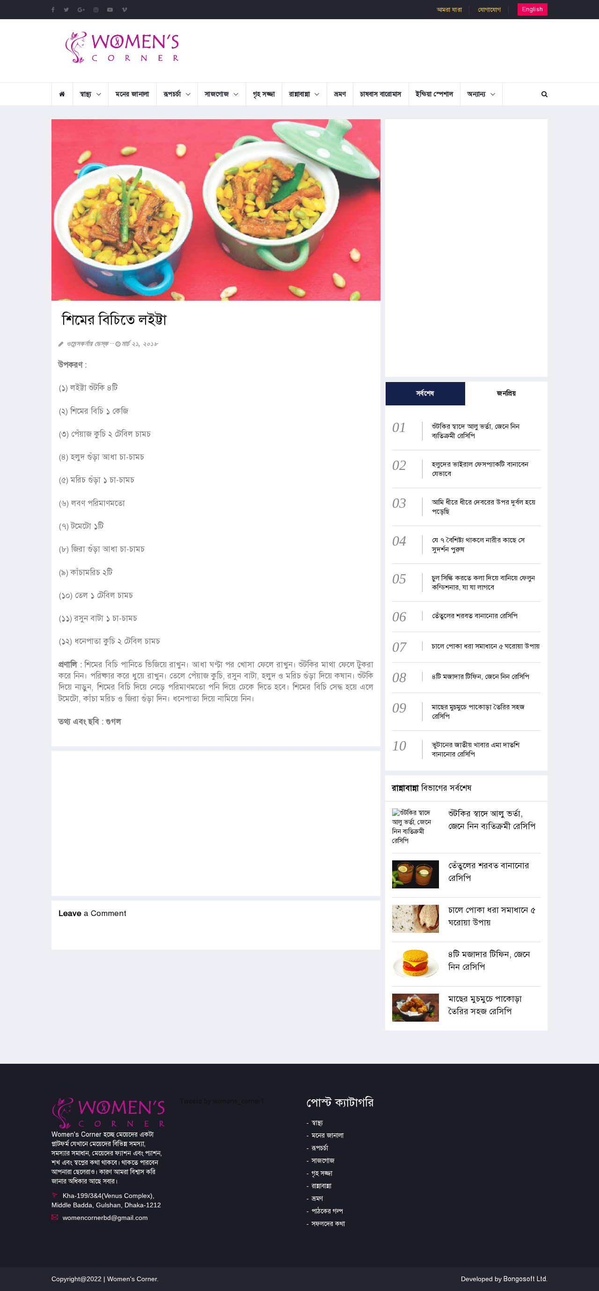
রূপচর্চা (172, 94)
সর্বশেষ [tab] (425, 393)
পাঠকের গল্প (327, 1211)
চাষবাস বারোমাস (381, 94)
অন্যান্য (477, 94)
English (532, 9)
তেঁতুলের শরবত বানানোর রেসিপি (475, 616)
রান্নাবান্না (299, 94)
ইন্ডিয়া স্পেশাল (434, 94)
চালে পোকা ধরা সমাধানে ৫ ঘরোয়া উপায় (486, 646)
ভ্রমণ (340, 94)
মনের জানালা (132, 94)
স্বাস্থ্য (86, 94)
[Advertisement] (376, 50)
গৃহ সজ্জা (264, 94)
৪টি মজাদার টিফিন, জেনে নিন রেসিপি (480, 676)
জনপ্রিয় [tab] (506, 393)
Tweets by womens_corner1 (221, 1101)
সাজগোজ (217, 94)
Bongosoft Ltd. (526, 1279)
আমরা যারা (449, 10)
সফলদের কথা (328, 1224)
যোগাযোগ (489, 10)
